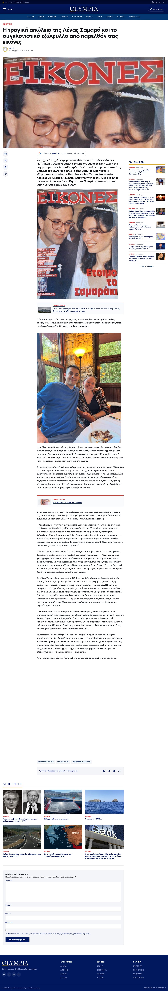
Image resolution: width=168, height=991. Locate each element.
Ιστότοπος (9, 922)
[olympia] (84, 9)
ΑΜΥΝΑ (41, 17)
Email (8, 914)
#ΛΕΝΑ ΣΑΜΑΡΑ (63, 762)
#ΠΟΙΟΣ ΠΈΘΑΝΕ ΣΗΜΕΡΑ (81, 762)
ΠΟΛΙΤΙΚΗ (52, 17)
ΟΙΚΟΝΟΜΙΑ (77, 17)
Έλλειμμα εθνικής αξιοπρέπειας (56, 819)
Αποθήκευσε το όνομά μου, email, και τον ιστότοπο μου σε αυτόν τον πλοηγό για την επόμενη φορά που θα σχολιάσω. (48, 934)
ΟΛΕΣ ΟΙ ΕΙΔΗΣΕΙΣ (147, 266)
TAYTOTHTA (137, 966)
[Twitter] (156, 2)
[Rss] (163, 2)
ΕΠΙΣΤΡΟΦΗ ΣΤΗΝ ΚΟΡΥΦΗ (155, 988)
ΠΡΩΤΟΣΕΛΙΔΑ (135, 17)
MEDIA (99, 17)
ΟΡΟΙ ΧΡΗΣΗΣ (138, 970)
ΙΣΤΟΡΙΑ (89, 17)
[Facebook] (152, 2)
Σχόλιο (8, 880)
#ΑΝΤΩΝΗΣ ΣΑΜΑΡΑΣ (45, 762)
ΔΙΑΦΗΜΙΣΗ (137, 974)
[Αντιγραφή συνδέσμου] (5, 174)
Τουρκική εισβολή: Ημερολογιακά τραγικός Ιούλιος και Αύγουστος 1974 (20, 820)
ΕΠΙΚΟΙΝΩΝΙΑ (138, 978)
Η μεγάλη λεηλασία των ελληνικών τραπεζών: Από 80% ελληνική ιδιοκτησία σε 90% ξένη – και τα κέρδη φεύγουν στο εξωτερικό (103, 856)
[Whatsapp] (5, 167)
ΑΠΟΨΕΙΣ (64, 17)
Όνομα (8, 905)
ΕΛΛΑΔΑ (30, 17)
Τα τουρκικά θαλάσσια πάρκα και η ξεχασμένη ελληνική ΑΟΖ (58, 855)
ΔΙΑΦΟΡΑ (121, 17)
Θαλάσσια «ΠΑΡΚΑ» (94, 819)
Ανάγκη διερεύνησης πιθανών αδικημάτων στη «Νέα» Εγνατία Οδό (22, 855)
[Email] (160, 2)
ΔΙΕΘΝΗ (109, 17)
